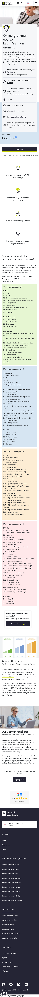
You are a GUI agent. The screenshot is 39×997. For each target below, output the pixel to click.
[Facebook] (3, 984)
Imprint (4, 958)
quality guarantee (18, 111)
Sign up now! (19, 780)
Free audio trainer (8, 929)
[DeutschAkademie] (8, 3)
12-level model (26, 683)
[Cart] (18, 3)
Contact (4, 840)
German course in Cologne (11, 891)
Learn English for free (9, 920)
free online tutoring (18, 117)
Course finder (16, 624)
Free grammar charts (9, 938)
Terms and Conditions (9, 953)
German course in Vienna (10, 873)
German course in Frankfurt (11, 882)
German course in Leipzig (11, 896)
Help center (6, 845)
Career (4, 849)
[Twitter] (11, 984)
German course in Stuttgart (11, 887)
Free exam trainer (8, 924)
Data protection (7, 962)
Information (6, 971)
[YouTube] (26, 984)
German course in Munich (10, 869)
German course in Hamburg (11, 878)
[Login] (22, 3)
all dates (11, 72)
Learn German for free (10, 915)
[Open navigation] (36, 3)
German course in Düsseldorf (12, 900)
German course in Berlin (10, 864)
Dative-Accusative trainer (11, 933)
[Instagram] (19, 984)
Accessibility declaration (10, 967)
